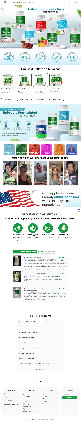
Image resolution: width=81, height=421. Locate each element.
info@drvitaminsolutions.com (11, 404)
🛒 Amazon (45, 394)
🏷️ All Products (27, 396)
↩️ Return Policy (27, 406)
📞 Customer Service (28, 409)
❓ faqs (25, 401)
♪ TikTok (45, 401)
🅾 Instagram (46, 399)
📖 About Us (26, 399)
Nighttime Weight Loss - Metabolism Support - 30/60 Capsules (23, 90)
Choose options (8, 99)
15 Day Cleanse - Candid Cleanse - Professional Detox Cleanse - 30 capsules (40, 90)
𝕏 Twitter (45, 396)
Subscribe (69, 397)
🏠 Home (25, 394)
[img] (41, 251)
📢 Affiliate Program (28, 411)
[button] (70, 2)
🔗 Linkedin (46, 404)
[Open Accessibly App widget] (40, 382)
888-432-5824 (9, 400)
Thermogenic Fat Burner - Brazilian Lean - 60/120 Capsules (7, 90)
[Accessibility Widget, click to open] (79, 210)
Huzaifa (53, 419)
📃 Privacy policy (27, 404)
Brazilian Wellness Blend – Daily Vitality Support (55, 89)
